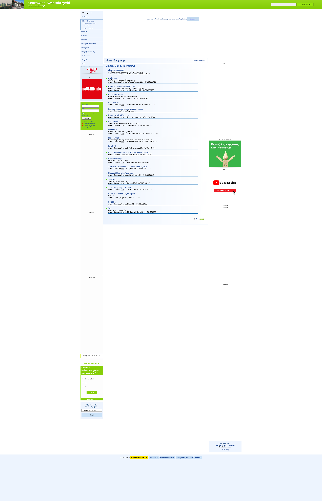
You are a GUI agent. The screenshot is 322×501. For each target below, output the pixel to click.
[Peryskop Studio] (92, 70)
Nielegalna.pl (113, 138)
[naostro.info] (225, 186)
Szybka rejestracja (89, 121)
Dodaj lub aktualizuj (198, 60)
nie (85, 387)
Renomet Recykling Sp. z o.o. (120, 173)
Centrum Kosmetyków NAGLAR (121, 86)
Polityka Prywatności (184, 458)
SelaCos (111, 179)
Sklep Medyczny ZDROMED (120, 188)
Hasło (83, 108)
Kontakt (198, 458)
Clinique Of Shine (115, 95)
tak (85, 383)
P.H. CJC (112, 146)
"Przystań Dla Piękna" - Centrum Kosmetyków (127, 167)
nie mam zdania (89, 379)
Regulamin (154, 458)
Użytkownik (85, 104)
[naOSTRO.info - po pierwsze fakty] (92, 89)
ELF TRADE (113, 103)
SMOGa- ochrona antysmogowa (121, 194)
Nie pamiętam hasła (89, 123)
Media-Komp (113, 122)
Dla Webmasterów (167, 458)
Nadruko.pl (112, 130)
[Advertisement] (91, 173)
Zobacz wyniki (91, 399)
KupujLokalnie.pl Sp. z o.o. (119, 115)
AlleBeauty (112, 78)
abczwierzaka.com (116, 70)
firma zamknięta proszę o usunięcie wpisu (125, 109)
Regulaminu (182, 19)
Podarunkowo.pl (115, 159)
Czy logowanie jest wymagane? (89, 126)
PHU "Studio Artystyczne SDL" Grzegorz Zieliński (128, 152)
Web (110, 208)
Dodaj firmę (225, 449)
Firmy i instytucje (115, 60)
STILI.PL (111, 202)
